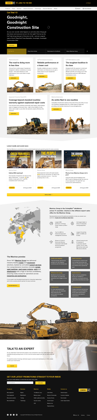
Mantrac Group (20, 260)
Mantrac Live (50, 403)
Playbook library (50, 406)
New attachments (10, 400)
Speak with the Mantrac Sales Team (64, 217)
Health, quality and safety (39, 398)
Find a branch (63, 398)
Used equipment (10, 395)
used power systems (25, 269)
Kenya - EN (76, 415)
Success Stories (50, 398)
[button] (88, 3)
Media (55, 8)
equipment (31, 263)
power (21, 263)
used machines (12, 269)
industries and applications (16, 276)
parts (36, 269)
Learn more (11, 45)
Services (19, 8)
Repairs (22, 392)
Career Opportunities (65, 400)
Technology (38, 8)
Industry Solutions (28, 8)
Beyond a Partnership (51, 395)
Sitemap (83, 415)
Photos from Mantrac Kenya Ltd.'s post (77, 174)
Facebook (12, 187)
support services (35, 265)
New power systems (11, 398)
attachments (11, 271)
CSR (35, 403)
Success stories (37, 400)
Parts (13, 8)
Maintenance (23, 395)
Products (7, 8)
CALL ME (12, 365)
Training (22, 398)
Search (78, 8)
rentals (37, 267)
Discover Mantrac (47, 8)
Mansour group (37, 395)
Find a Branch (87, 8)
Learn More (13, 78)
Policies (88, 415)
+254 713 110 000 (25, 3)
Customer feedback (65, 395)
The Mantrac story (38, 392)
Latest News (50, 392)
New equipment (10, 392)
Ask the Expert (50, 400)
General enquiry (64, 392)
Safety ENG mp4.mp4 (16, 173)
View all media (48, 194)
